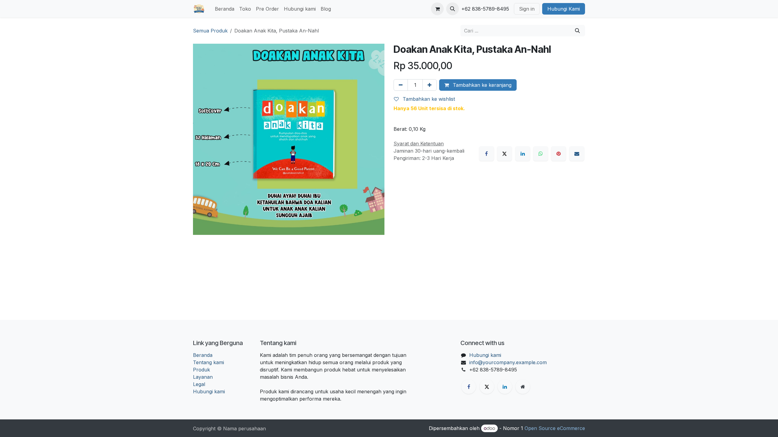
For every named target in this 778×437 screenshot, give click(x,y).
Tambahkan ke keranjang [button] (481, 85)
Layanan (203, 377)
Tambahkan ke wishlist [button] (428, 99)
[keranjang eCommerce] (437, 8)
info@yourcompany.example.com (508, 362)
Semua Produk (210, 31)
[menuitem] (224, 9)
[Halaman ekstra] (522, 386)
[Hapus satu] (401, 85)
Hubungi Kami (563, 9)
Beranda (202, 355)
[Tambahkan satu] (429, 85)
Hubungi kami (209, 391)
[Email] (577, 153)
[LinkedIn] (522, 153)
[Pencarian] (577, 30)
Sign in (527, 9)
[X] (504, 153)
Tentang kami (208, 362)
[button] (452, 8)
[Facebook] (486, 153)
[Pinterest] (558, 153)
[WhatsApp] (540, 153)
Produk (201, 370)
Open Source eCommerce (555, 428)
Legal (199, 384)
